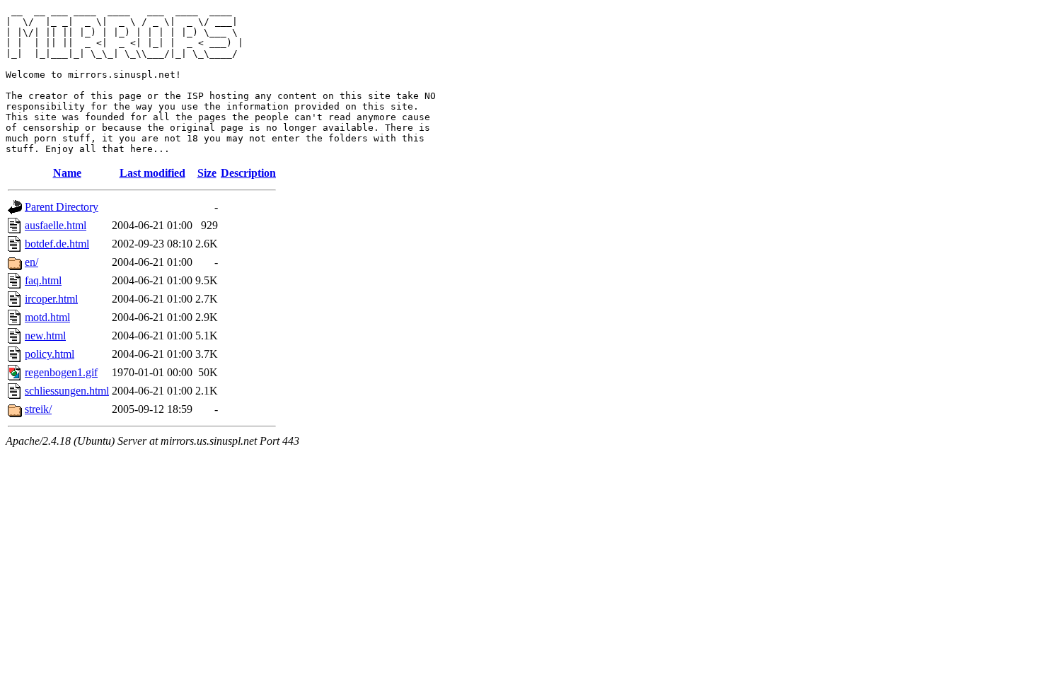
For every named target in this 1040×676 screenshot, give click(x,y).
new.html (45, 336)
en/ (31, 262)
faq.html (43, 280)
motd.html (47, 317)
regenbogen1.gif (61, 372)
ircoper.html (51, 299)
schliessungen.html (67, 391)
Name (67, 173)
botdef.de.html (57, 244)
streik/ (38, 409)
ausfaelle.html (55, 225)
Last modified (152, 173)
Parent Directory (61, 207)
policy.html (49, 354)
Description (248, 173)
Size (206, 173)
